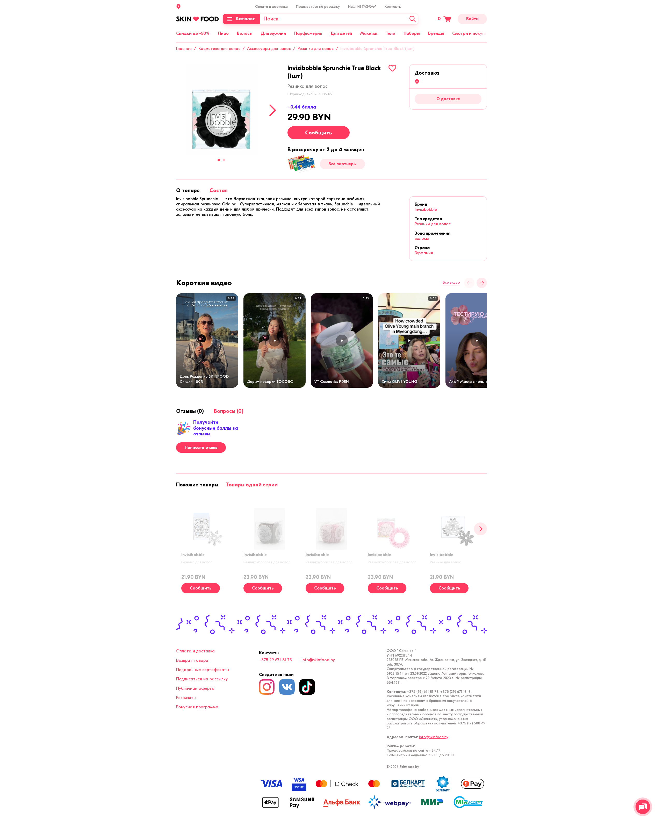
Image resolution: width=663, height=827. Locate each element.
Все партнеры (342, 164)
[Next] (272, 110)
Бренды (436, 33)
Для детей (341, 33)
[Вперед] (480, 528)
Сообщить (318, 133)
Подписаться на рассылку (318, 6)
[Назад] (469, 283)
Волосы (245, 33)
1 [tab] (219, 160)
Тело (390, 33)
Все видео (451, 283)
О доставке (448, 99)
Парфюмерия (308, 33)
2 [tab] (224, 160)
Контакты (393, 6)
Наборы (411, 33)
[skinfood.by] (197, 18)
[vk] (287, 687)
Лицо (223, 33)
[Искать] (412, 19)
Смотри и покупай (470, 33)
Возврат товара (192, 660)
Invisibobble (426, 209)
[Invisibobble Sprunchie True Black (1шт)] (221, 109)
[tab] (188, 190)
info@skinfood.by (318, 660)
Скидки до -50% (193, 33)
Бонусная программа (197, 707)
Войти (472, 19)
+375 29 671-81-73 (275, 660)
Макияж (368, 33)
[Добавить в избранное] (392, 68)
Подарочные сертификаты (202, 669)
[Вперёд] (482, 283)
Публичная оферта (195, 688)
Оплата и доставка (271, 6)
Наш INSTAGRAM (362, 6)
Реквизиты (186, 697)
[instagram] (267, 687)
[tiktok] (307, 687)
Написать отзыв (201, 447)
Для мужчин (273, 33)
